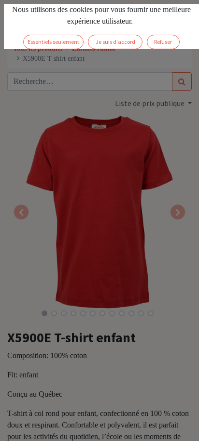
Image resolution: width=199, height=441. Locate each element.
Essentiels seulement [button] (53, 41)
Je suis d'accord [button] (115, 41)
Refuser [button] (163, 41)
